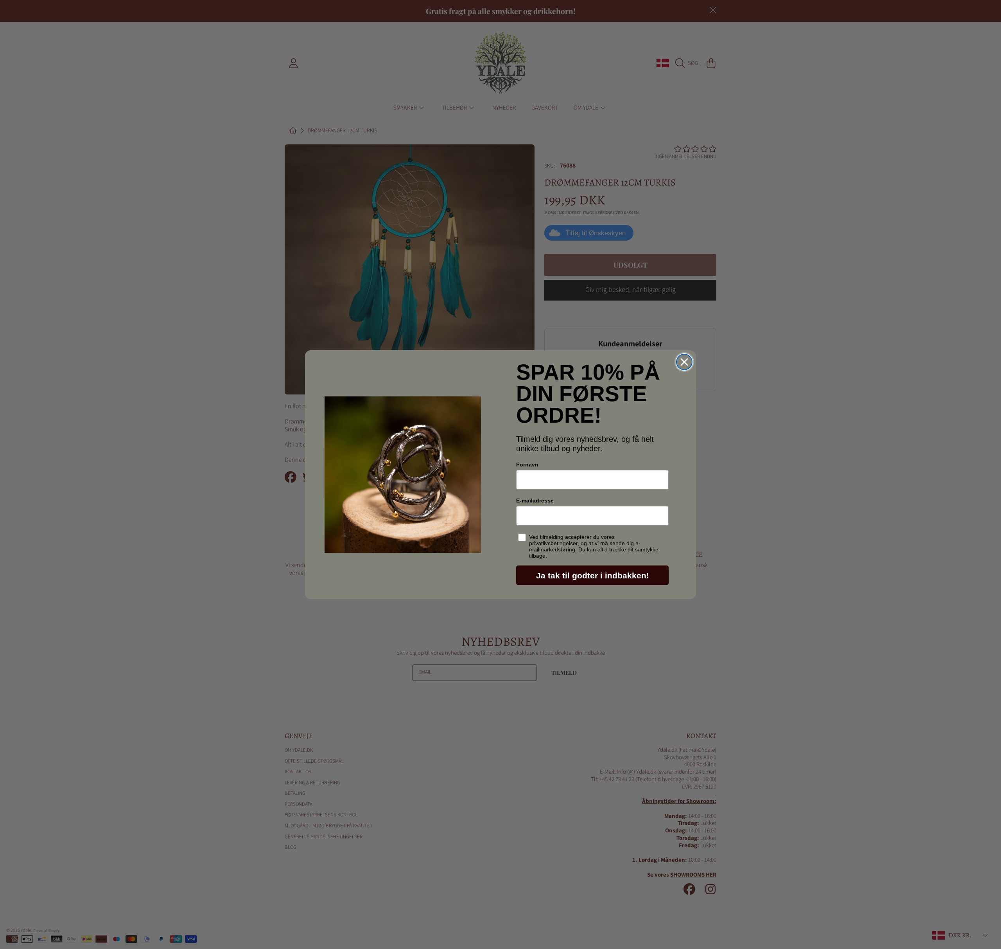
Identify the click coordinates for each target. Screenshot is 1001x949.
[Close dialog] (684, 362)
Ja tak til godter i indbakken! (592, 575)
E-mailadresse (535, 500)
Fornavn (527, 464)
